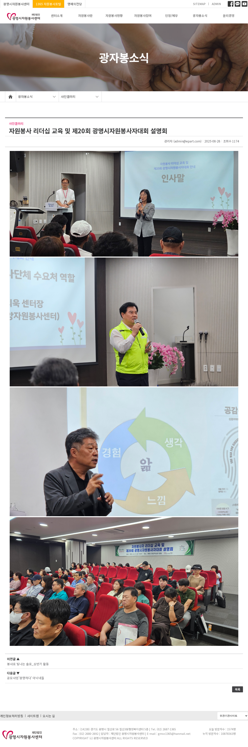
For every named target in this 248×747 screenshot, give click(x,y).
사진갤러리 (68, 96)
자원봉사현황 (114, 15)
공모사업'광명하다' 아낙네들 (25, 677)
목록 (237, 689)
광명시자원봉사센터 (16, 4)
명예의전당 (74, 4)
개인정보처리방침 (11, 715)
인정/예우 (171, 15)
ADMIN (216, 4)
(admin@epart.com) (187, 141)
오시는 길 (49, 715)
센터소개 (57, 15)
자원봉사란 (85, 15)
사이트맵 (33, 715)
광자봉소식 (200, 15)
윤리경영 (228, 15)
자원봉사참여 (143, 15)
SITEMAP (199, 4)
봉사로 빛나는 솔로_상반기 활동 (28, 664)
